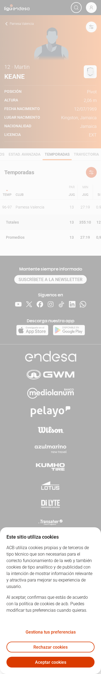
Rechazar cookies (50, 647)
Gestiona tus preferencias (51, 632)
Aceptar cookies (50, 662)
